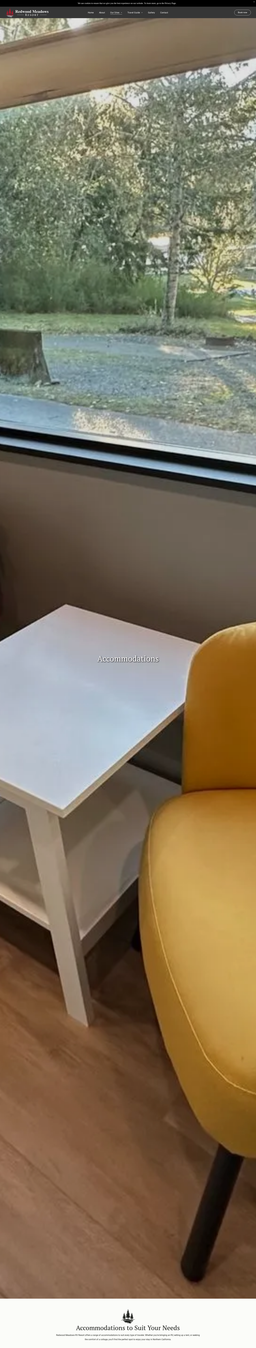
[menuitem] (90, 12)
